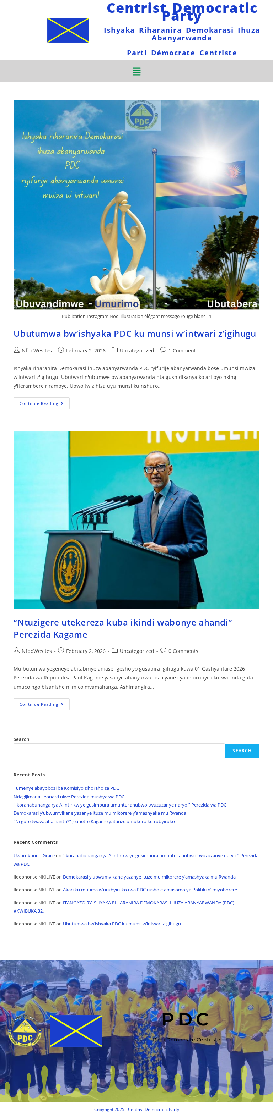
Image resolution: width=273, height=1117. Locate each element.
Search (22, 739)
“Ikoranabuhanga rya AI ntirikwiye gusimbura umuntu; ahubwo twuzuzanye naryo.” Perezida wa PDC (120, 805)
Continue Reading (45, 401)
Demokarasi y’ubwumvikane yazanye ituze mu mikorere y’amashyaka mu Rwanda (100, 813)
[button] (136, 71)
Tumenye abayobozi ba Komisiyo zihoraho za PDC (66, 788)
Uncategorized (137, 350)
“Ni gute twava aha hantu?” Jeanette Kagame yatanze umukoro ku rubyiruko (94, 821)
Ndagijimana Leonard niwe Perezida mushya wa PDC (69, 796)
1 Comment (182, 350)
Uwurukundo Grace (34, 855)
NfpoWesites (37, 350)
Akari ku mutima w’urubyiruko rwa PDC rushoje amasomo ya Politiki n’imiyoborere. (150, 889)
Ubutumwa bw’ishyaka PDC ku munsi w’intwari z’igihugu (135, 333)
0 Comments (183, 651)
